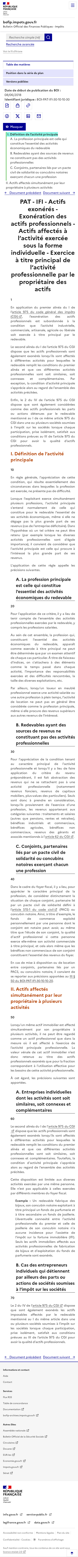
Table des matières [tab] (18, 65)
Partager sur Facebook (7, 116)
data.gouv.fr (42, 1523)
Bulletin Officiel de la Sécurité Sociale (23, 1436)
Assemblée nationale (14, 1430)
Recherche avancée (20, 44)
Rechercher (48, 37)
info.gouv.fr (11, 1515)
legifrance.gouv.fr (15, 1523)
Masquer (16, 126)
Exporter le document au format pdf (7, 105)
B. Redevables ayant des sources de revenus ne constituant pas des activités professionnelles (41, 158)
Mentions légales (45, 1533)
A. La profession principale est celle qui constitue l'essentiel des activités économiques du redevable (38, 143)
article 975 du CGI (45, 1305)
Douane (7, 1449)
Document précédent (25, 192)
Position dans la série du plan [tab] (25, 73)
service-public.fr (37, 1515)
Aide (5, 1376)
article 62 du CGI (57, 836)
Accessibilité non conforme (18, 1533)
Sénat (6, 1473)
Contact (7, 1382)
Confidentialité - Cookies (17, 1539)
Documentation (11, 1409)
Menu (72, 5)
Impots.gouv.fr (11, 1467)
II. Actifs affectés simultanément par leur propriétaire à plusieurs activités (35, 185)
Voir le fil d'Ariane (12, 51)
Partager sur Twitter (17, 116)
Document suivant (57, 192)
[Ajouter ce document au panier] (17, 105)
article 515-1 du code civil (33, 909)
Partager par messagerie (39, 116)
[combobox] (25, 37)
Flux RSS (7, 1397)
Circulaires (9, 1442)
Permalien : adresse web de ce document (28, 105)
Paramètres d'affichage (50, 1539)
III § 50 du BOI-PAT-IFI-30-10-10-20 (43, 978)
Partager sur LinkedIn (28, 116)
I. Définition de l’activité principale (32, 134)
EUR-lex (7, 1455)
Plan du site (63, 1533)
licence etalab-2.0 (12, 1552)
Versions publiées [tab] (17, 82)
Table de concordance (15, 1403)
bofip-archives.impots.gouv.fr (19, 1415)
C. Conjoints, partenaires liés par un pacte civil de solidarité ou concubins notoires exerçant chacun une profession (40, 172)
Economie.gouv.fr (12, 1461)
